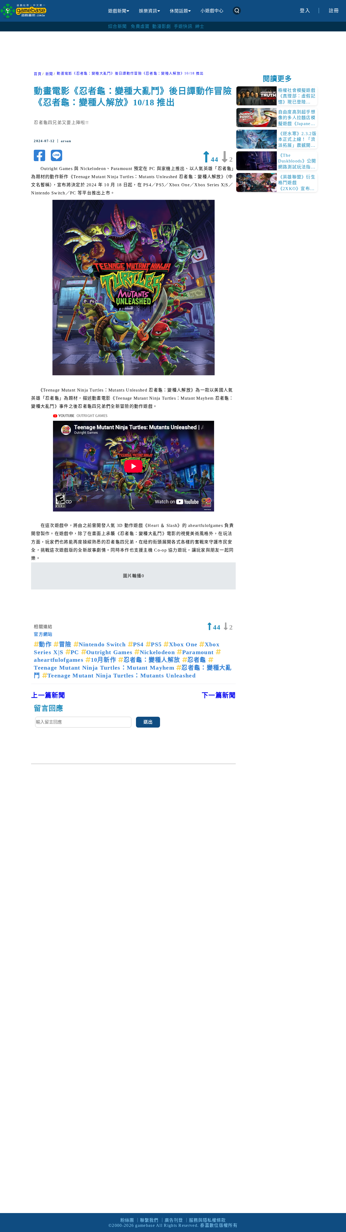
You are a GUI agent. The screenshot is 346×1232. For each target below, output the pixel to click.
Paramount (198, 652)
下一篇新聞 (219, 695)
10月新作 (104, 659)
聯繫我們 (149, 1220)
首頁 (38, 74)
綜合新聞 (117, 26)
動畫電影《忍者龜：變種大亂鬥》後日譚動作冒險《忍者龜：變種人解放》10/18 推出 (130, 73)
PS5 (157, 644)
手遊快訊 (183, 26)
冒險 (66, 644)
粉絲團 (127, 1220)
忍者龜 (197, 659)
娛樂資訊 (148, 11)
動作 (46, 644)
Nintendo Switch (103, 644)
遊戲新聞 (117, 11)
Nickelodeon (158, 652)
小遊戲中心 (212, 10)
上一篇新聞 (48, 695)
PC (76, 652)
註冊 (334, 10)
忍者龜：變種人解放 (153, 659)
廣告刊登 (174, 1220)
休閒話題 (179, 11)
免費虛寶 (140, 26)
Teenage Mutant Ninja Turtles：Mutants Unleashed (121, 675)
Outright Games (110, 652)
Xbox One (184, 644)
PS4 (139, 644)
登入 (305, 10)
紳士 (200, 26)
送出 (148, 722)
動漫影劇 (161, 26)
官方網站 (43, 634)
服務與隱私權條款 (207, 1220)
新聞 (49, 74)
